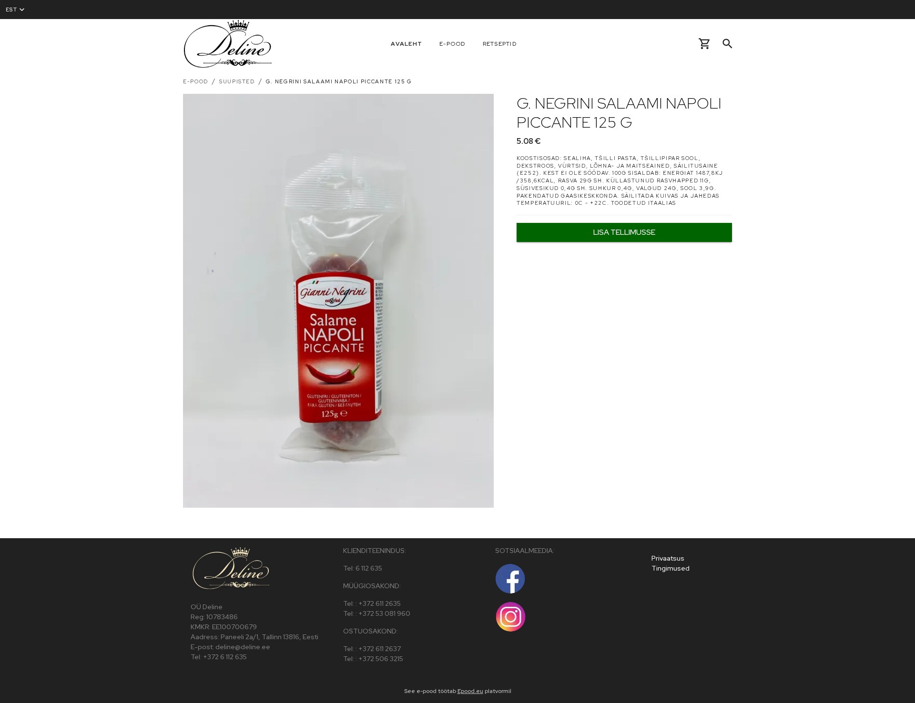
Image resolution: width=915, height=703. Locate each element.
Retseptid (500, 44)
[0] (704, 43)
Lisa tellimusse (624, 232)
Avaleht (406, 44)
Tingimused (670, 568)
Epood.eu (470, 691)
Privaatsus (667, 558)
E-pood (452, 44)
